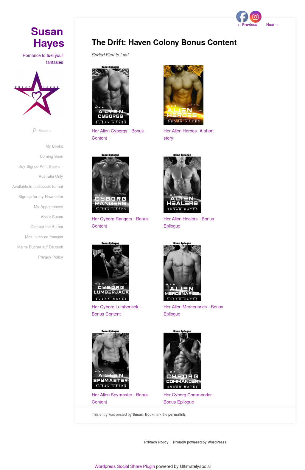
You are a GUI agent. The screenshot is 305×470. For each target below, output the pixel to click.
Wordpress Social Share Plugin (125, 466)
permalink (176, 414)
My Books (54, 146)
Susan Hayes (47, 36)
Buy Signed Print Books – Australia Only (40, 171)
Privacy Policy (50, 257)
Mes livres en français (44, 236)
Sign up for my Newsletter (40, 196)
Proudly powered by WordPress (200, 442)
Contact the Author (47, 226)
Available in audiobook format (37, 186)
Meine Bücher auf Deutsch (40, 247)
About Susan (52, 216)
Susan (138, 414)
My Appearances (48, 206)
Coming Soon (51, 156)
